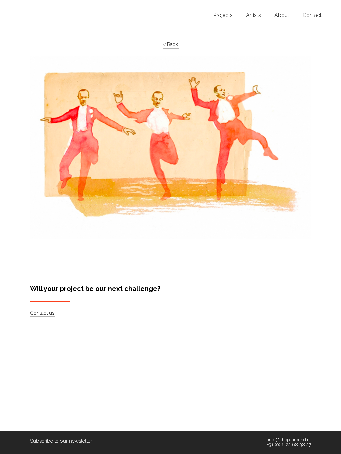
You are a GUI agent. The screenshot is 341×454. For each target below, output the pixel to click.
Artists (253, 15)
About (281, 15)
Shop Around (30, 6)
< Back (170, 44)
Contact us (42, 313)
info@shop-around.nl (289, 439)
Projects (223, 15)
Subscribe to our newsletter (61, 441)
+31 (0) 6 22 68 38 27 (289, 444)
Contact (312, 15)
